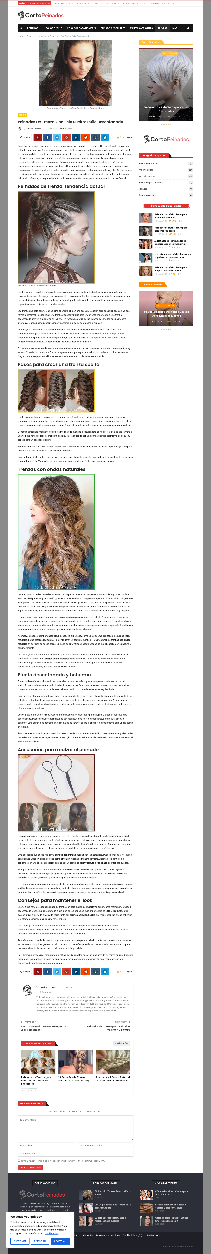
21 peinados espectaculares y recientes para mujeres (110, 1219)
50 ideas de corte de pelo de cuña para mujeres (166, 109)
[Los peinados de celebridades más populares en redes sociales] (145, 258)
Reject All (40, 1241)
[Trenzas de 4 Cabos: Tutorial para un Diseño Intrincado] (113, 1062)
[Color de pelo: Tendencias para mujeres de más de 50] (146, 1221)
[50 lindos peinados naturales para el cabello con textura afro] (166, 308)
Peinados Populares (113, 28)
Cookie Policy (52, 1233)
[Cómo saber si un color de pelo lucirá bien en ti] (146, 1195)
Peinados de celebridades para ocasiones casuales (170, 216)
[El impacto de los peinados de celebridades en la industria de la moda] (145, 244)
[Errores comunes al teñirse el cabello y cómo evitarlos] (146, 1208)
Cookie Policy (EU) (157, 3)
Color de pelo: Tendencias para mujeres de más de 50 (171, 1219)
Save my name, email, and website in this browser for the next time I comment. (63, 1160)
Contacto (104, 3)
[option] (166, 85)
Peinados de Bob (147, 195)
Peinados (32, 28)
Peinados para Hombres (81, 28)
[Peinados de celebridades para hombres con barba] (145, 231)
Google (46, 1229)
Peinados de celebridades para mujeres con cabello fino (170, 269)
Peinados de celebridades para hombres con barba (170, 229)
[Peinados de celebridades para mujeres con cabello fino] (145, 271)
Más (170, 3)
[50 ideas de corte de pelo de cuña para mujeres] (166, 85)
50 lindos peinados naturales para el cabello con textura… (166, 313)
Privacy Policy (60, 3)
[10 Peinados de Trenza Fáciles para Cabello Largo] (75, 1062)
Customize (20, 1241)
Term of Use (91, 3)
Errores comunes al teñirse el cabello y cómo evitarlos (171, 1206)
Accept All (60, 1241)
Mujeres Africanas (141, 28)
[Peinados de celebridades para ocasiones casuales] (145, 218)
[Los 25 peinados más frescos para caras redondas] (86, 1208)
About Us (116, 3)
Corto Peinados (169, 53)
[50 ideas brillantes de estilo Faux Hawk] (86, 1195)
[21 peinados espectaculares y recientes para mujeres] (86, 1221)
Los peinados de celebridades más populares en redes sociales (172, 256)
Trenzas (162, 28)
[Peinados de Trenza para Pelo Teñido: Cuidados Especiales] (38, 1062)
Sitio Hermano (152, 1235)
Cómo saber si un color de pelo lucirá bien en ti (171, 1193)
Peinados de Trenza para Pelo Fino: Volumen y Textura (108, 1028)
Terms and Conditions (134, 3)
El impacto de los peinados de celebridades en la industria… (170, 242)
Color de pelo (53, 28)
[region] (40, 1230)
